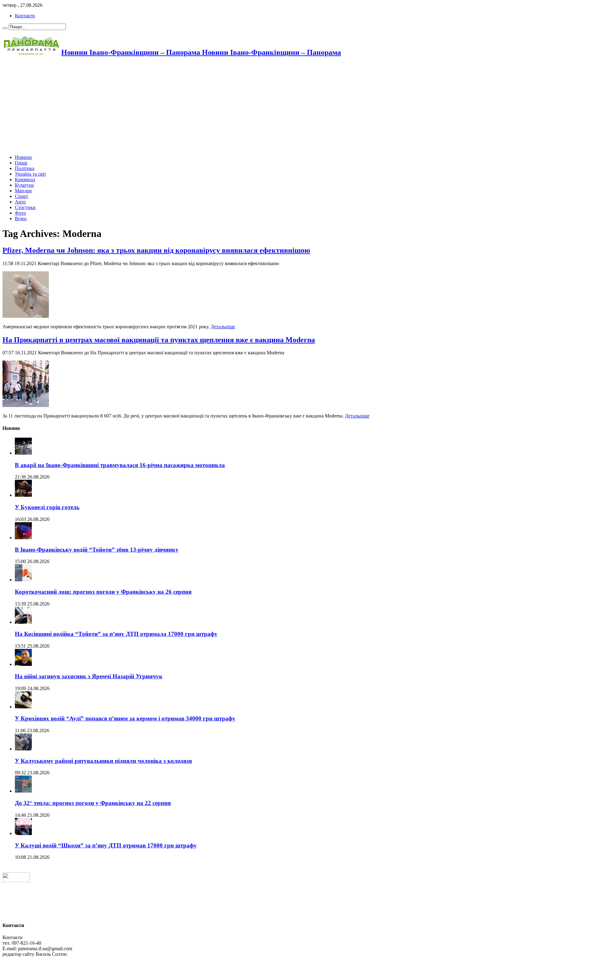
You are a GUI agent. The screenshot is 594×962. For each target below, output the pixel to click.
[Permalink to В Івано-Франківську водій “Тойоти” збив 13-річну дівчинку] (23, 537)
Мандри (23, 190)
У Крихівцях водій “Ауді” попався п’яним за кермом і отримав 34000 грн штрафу (125, 718)
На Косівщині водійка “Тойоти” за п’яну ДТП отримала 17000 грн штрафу (116, 634)
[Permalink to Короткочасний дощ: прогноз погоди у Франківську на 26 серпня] (23, 579)
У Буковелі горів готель (47, 507)
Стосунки (25, 207)
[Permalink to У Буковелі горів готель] (23, 495)
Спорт (21, 196)
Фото (20, 213)
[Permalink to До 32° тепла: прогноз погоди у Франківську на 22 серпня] (23, 791)
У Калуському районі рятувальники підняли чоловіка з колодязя (103, 761)
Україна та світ (30, 174)
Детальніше (223, 326)
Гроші (21, 162)
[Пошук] (4, 28)
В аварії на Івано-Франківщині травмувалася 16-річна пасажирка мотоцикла (120, 465)
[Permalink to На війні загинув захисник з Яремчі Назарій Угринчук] (23, 664)
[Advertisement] (188, 106)
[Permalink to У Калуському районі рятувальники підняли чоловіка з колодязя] (23, 748)
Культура (24, 185)
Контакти (25, 15)
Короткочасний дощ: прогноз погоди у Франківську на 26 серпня (103, 591)
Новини (23, 157)
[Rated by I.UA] (16, 880)
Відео (21, 218)
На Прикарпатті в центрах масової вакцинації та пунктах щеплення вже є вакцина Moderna (158, 340)
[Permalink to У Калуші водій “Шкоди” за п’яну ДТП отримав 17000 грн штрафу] (23, 833)
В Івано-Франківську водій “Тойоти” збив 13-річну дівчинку (97, 549)
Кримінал (25, 179)
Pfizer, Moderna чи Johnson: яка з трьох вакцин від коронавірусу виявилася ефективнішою (156, 250)
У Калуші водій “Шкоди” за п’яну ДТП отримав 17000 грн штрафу (106, 845)
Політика (24, 168)
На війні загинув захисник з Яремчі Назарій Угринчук (88, 676)
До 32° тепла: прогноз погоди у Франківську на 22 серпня (93, 803)
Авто (20, 201)
